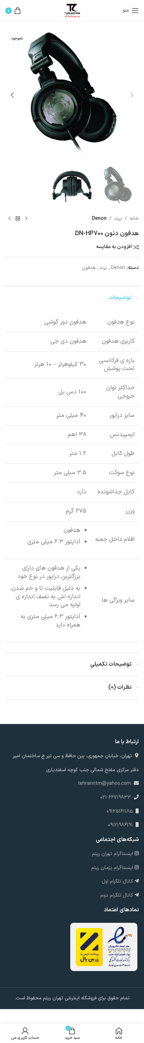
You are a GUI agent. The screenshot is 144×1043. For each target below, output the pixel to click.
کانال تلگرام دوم (117, 895)
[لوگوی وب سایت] (72, 10)
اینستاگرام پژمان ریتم (113, 867)
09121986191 (122, 825)
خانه (134, 218)
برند (118, 218)
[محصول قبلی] (26, 219)
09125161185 (121, 811)
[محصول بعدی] (9, 219)
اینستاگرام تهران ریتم (113, 853)
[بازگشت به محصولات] (18, 219)
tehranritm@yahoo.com (105, 783)
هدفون (88, 267)
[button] (132, 95)
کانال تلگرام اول (118, 881)
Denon (99, 218)
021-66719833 (115, 797)
